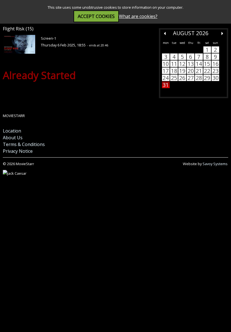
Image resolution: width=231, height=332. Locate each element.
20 (191, 71)
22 (207, 71)
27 (191, 78)
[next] (222, 33)
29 (207, 78)
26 (182, 78)
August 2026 (190, 33)
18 (174, 71)
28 (199, 78)
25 (174, 78)
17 (166, 71)
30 (215, 78)
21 (199, 71)
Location (12, 131)
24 (166, 78)
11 (174, 63)
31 (166, 85)
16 (215, 63)
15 (207, 63)
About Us (13, 137)
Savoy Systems (215, 163)
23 (215, 71)
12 (182, 63)
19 (182, 71)
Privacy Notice (18, 151)
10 (166, 63)
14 (199, 63)
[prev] (164, 33)
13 (191, 63)
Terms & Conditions (24, 144)
